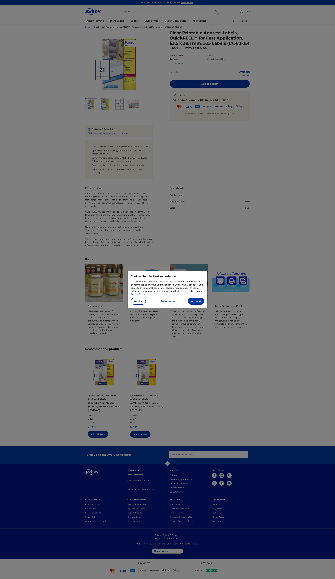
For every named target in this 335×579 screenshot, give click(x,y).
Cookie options (167, 301)
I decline (138, 301)
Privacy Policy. (138, 294)
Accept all (196, 301)
